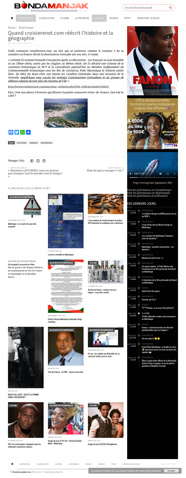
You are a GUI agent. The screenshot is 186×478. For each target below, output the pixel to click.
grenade (33, 143)
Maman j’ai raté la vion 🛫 (153, 258)
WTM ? (127, 18)
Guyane (64, 18)
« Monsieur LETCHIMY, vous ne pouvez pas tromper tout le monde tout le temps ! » (35, 173)
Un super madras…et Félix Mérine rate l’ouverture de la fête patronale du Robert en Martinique (159, 269)
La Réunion (82, 18)
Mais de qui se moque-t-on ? (105, 170)
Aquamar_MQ (163, 182)
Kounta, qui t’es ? (149, 299)
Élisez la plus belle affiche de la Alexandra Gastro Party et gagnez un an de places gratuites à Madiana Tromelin (159, 363)
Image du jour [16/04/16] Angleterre (102, 444)
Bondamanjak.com (22, 472)
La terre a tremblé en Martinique (61, 254)
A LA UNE (53, 197)
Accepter (171, 470)
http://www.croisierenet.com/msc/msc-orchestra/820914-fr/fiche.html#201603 (58, 86)
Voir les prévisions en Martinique (148, 193)
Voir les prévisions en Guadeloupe (149, 190)
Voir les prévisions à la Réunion (147, 195)
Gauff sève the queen (151, 291)
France (99, 18)
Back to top (167, 464)
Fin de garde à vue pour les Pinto (21, 264)
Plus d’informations (153, 471)
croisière (21, 143)
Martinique (26, 18)
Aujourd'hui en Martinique (21, 197)
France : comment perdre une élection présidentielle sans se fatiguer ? (157, 328)
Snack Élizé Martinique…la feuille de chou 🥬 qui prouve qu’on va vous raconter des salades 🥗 (159, 350)
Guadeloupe (46, 18)
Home (12, 27)
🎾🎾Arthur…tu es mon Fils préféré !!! (158, 308)
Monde (114, 18)
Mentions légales (148, 18)
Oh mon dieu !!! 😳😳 (151, 338)
